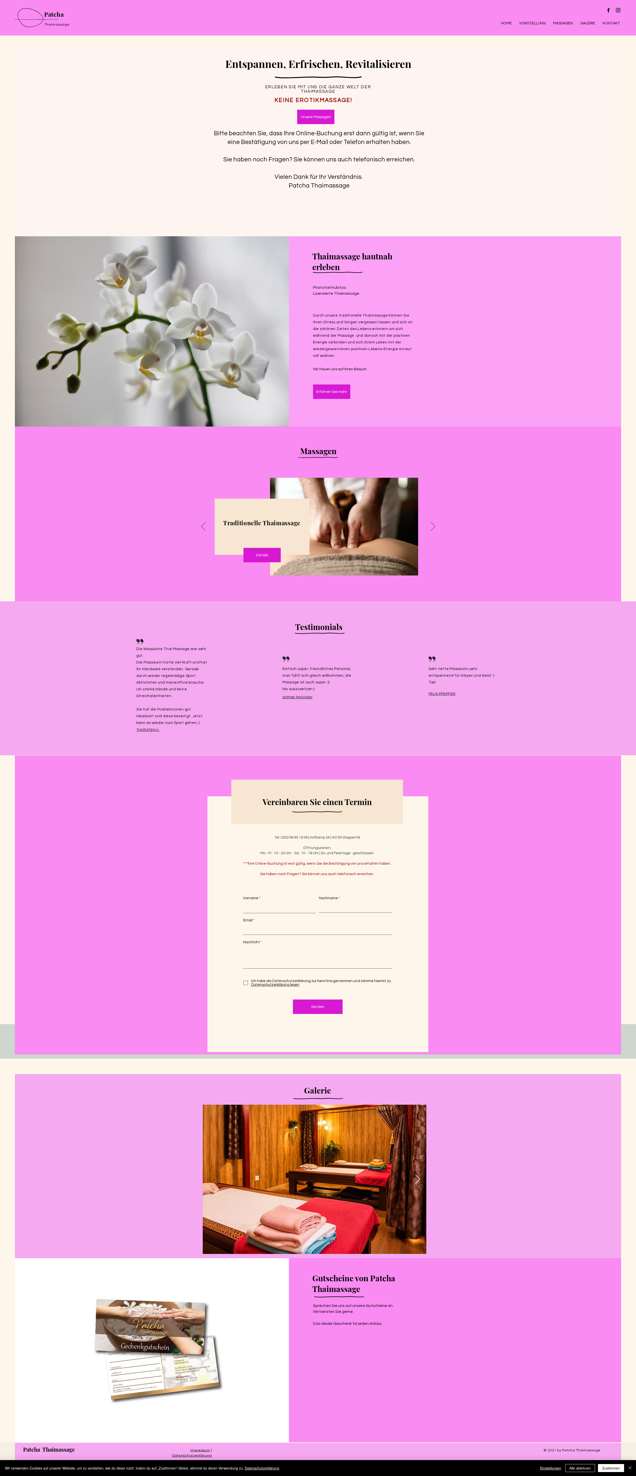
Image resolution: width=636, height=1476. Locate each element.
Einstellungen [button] (550, 1468)
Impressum (200, 1450)
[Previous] (203, 526)
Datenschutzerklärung (192, 1455)
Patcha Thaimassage (49, 1449)
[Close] (630, 1468)
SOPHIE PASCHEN (297, 697)
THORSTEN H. (148, 730)
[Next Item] (418, 1179)
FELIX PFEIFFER (442, 694)
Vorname (250, 898)
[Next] (433, 526)
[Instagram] (618, 10)
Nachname (328, 898)
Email (247, 920)
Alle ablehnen (580, 1468)
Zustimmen (611, 1468)
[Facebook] (608, 10)
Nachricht (251, 942)
